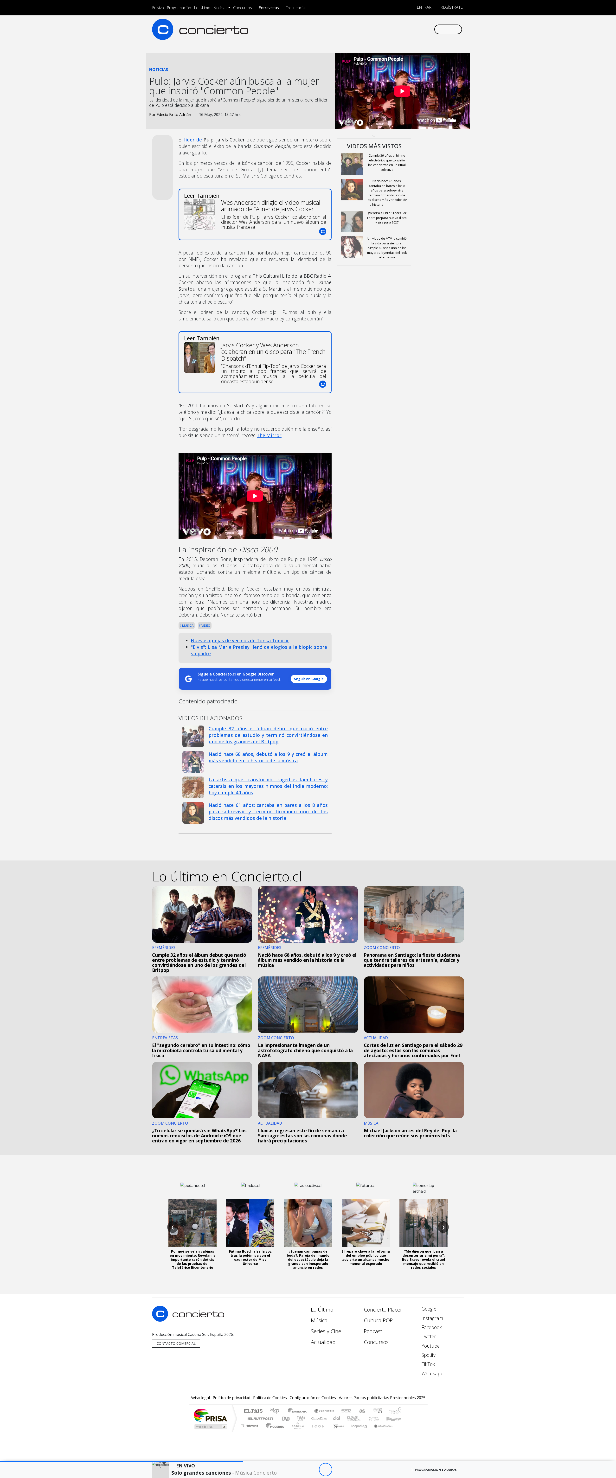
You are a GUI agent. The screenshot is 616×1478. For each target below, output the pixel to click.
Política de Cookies (270, 1397)
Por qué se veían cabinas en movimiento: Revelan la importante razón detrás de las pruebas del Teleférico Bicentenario (193, 1259)
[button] (121, 1461)
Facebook (431, 1327)
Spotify (428, 1355)
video (205, 625)
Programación (179, 7)
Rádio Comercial (402, 1432)
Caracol (395, 1411)
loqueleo (357, 1432)
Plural (296, 1432)
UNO (286, 1418)
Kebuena (396, 1418)
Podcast (373, 1331)
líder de (193, 139)
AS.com (361, 1411)
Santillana (299, 1411)
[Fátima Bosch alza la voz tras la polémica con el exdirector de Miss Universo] (250, 1223)
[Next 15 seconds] (338, 1469)
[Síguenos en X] (398, 29)
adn (377, 1411)
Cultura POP (378, 1320)
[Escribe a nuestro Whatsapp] (430, 29)
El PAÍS (253, 1411)
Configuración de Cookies (313, 1397)
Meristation (380, 1432)
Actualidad (323, 1342)
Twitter (428, 1336)
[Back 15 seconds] (312, 1469)
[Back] (299, 1469)
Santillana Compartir (324, 1411)
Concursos (242, 7)
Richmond (250, 1432)
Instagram (431, 1318)
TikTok (427, 1364)
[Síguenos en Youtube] (406, 29)
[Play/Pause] (325, 1469)
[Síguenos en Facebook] (390, 29)
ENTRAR (423, 7)
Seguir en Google (309, 678)
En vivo (158, 7)
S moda (336, 1432)
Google (428, 1309)
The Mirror (269, 435)
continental (337, 1418)
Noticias (220, 7)
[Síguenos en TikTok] (422, 29)
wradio (300, 1418)
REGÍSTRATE (451, 7)
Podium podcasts (250, 1424)
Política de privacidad (231, 1397)
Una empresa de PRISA (210, 1415)
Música (187, 625)
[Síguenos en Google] (374, 29)
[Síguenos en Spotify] (414, 29)
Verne (364, 1418)
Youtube (430, 1346)
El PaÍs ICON (317, 1432)
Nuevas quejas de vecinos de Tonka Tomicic (240, 640)
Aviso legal (200, 1397)
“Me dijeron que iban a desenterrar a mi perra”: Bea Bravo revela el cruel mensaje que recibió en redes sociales (423, 1259)
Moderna (273, 1432)
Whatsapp (431, 1373)
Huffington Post (259, 1418)
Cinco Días (318, 1418)
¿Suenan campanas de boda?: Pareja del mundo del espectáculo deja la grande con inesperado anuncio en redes (308, 1259)
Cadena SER (346, 1411)
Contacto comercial (176, 1343)
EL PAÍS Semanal (349, 1418)
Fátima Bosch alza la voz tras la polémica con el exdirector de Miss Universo (250, 1257)
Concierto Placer (383, 1309)
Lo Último (202, 7)
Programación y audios (435, 1469)
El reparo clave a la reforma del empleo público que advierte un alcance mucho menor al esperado (366, 1257)
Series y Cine (326, 1331)
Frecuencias (296, 7)
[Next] (352, 1469)
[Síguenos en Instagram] (382, 29)
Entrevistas (269, 7)
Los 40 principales (276, 1411)
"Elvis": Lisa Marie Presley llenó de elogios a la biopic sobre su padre (259, 650)
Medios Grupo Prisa (210, 1427)
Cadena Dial (378, 1418)
